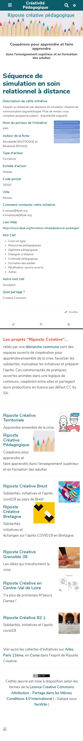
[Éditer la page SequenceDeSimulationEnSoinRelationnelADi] (14, 324)
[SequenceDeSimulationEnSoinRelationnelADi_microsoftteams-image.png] (64, 134)
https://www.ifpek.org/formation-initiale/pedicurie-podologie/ (41, 228)
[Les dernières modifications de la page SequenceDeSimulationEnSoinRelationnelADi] (42, 324)
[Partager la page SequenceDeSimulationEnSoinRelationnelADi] (69, 324)
